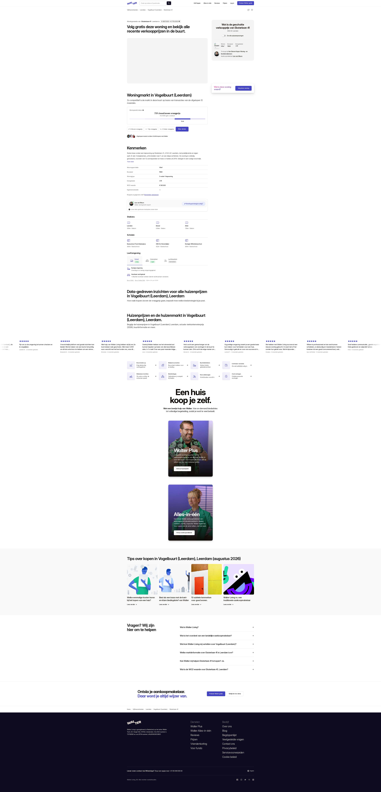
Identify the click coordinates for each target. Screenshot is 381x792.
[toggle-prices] (224, 36)
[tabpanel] (167, 272)
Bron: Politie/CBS (140, 280)
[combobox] (155, 3)
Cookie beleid (229, 756)
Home (129, 709)
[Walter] (132, 3)
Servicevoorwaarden (233, 752)
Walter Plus (196, 726)
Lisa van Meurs (237, 56)
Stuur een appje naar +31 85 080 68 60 (168, 771)
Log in (232, 3)
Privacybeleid (229, 748)
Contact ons (228, 743)
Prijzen (225, 3)
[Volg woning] (252, 10)
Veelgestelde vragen (233, 739)
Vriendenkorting (198, 743)
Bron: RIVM (130, 280)
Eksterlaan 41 (168, 10)
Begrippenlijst (229, 735)
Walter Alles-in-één (200, 730)
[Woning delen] (248, 10)
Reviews (217, 3)
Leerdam (143, 10)
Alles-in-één (207, 3)
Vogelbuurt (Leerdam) (155, 10)
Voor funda (196, 748)
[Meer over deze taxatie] (179, 21)
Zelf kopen (197, 3)
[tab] (134, 260)
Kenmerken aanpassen (151, 195)
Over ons (227, 726)
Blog (224, 730)
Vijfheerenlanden (132, 10)
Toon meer (130, 161)
